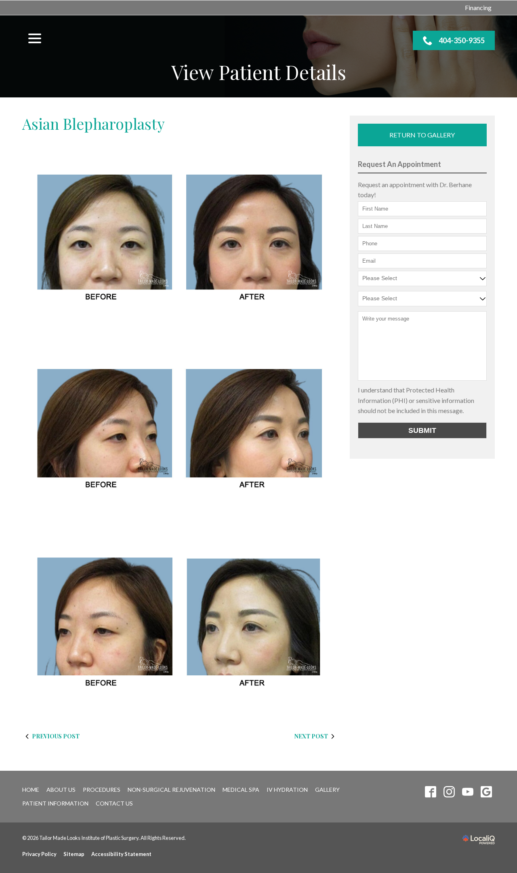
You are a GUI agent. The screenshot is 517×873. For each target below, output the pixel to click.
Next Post (311, 736)
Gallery (327, 789)
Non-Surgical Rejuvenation (171, 789)
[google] (486, 791)
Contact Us (114, 803)
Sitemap (73, 854)
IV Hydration (287, 789)
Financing (478, 7)
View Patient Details (258, 72)
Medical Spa (241, 789)
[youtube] (467, 791)
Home (30, 789)
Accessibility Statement (121, 854)
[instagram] (449, 791)
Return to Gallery (422, 135)
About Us (61, 789)
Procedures (101, 789)
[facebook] (430, 791)
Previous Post (56, 736)
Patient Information (55, 803)
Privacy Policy (39, 854)
